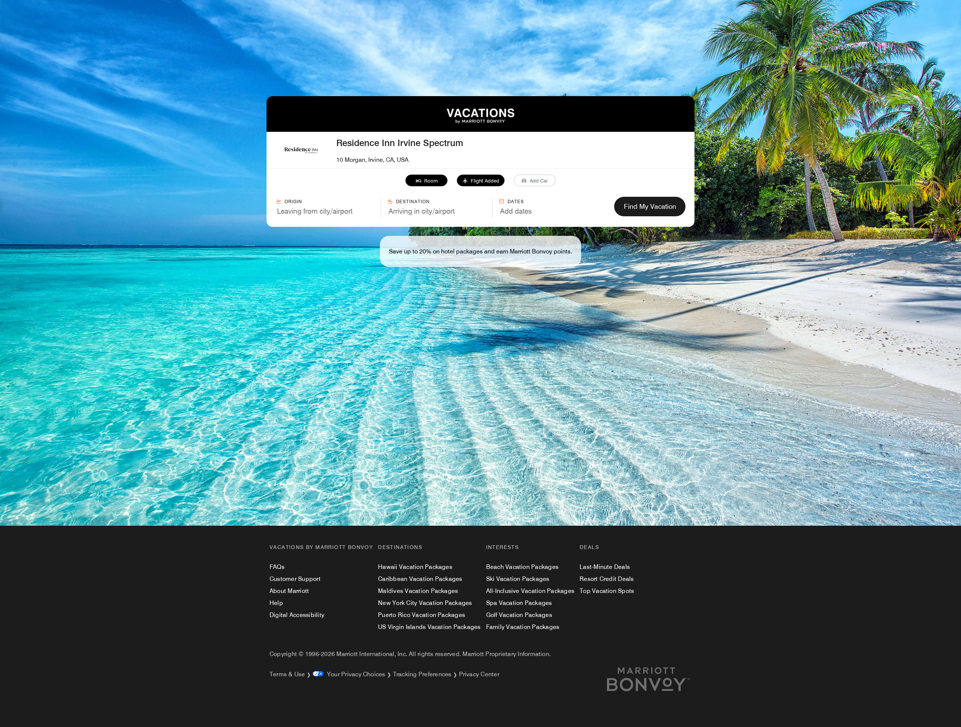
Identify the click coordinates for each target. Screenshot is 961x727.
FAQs (277, 566)
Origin (293, 201)
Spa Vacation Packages (519, 602)
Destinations (400, 547)
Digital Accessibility (297, 614)
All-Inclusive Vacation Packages (530, 590)
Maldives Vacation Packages (418, 590)
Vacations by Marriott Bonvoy (321, 547)
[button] (427, 180)
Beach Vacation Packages (522, 566)
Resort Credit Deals (607, 578)
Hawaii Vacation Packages (415, 566)
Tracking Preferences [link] (422, 674)
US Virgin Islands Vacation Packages (429, 626)
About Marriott (289, 590)
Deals (589, 547)
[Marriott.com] (657, 679)
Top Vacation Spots (607, 590)
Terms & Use (287, 674)
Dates (516, 201)
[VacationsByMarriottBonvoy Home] (480, 121)
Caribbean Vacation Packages (420, 578)
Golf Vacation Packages (519, 614)
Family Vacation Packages (523, 626)
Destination (413, 201)
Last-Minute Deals (605, 566)
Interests (502, 547)
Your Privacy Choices (355, 674)
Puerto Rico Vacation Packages (421, 614)
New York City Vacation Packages (425, 602)
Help (276, 602)
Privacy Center (479, 674)
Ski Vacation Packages (518, 578)
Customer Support (295, 578)
